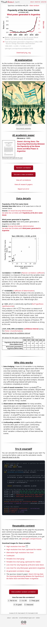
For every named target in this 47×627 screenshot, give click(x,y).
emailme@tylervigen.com (27, 618)
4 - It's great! (18, 604)
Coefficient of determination (23, 291)
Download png (22, 53)
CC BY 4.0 (23, 624)
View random (34, 5)
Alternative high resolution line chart (20, 552)
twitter (38, 618)
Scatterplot (10, 556)
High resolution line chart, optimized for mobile (23, 549)
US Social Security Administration (20, 211)
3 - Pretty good (34, 600)
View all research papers (24, 184)
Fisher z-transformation (13, 331)
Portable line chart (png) (15, 559)
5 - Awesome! (29, 604)
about (32, 2)
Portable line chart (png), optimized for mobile (23, 562)
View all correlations (23, 180)
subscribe (43, 2)
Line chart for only (25, 565)
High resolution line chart (15, 546)
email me (37, 2)
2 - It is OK (23, 600)
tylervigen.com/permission (32, 539)
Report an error (23, 189)
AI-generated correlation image (18, 571)
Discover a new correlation (23, 174)
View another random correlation (23, 592)
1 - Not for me (12, 600)
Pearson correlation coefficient (33, 273)
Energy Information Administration (21, 226)
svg (29, 53)
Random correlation (23, 168)
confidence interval (31, 329)
